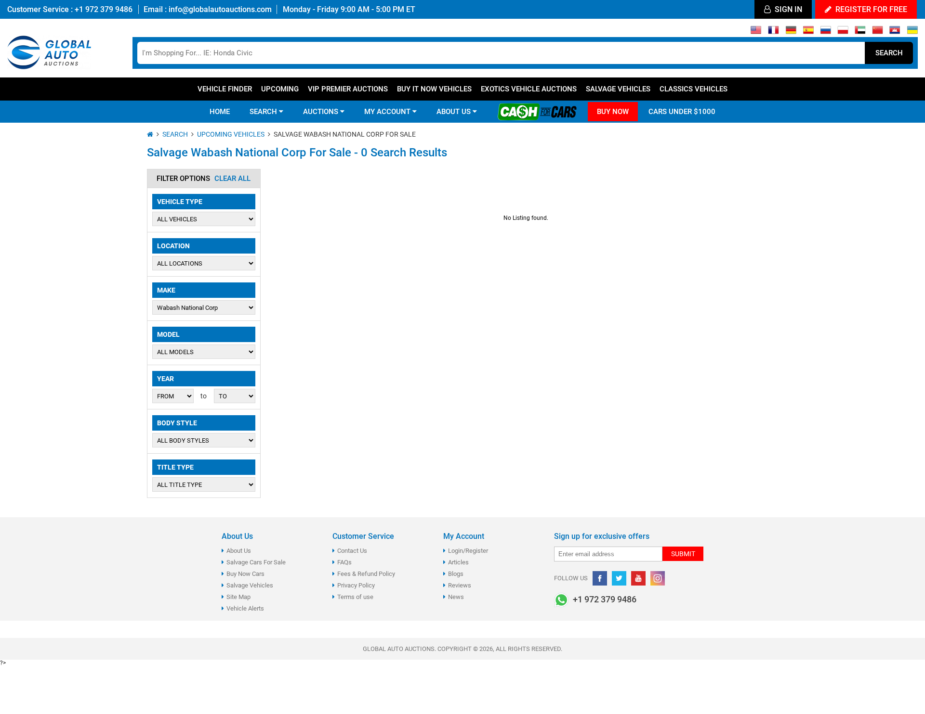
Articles (458, 562)
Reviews (459, 585)
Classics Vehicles (693, 89)
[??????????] (912, 32)
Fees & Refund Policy (366, 573)
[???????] (825, 32)
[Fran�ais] (773, 32)
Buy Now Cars (245, 573)
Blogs (455, 573)
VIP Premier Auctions (348, 89)
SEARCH (264, 111)
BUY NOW (613, 111)
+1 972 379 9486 (102, 9)
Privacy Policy (356, 585)
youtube (638, 578)
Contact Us (352, 550)
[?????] (894, 32)
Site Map (238, 596)
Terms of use (355, 596)
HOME (220, 111)
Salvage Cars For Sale (256, 562)
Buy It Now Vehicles (434, 89)
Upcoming (280, 89)
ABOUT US (454, 111)
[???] (877, 32)
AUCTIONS (321, 111)
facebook (600, 578)
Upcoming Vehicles (230, 134)
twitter (619, 578)
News (456, 596)
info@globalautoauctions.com (220, 9)
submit (683, 554)
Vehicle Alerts (245, 608)
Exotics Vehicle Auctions (529, 89)
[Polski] (842, 32)
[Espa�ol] (808, 32)
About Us (238, 550)
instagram (657, 578)
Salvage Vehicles (618, 89)
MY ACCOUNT (388, 111)
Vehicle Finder (225, 89)
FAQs (344, 562)
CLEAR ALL (232, 178)
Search (889, 53)
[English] (756, 32)
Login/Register (468, 550)
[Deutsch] (790, 32)
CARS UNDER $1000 (681, 111)
